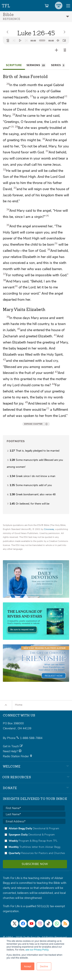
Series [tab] (57, 65)
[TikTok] (48, 923)
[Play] (20, 40)
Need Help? (11, 751)
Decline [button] (44, 966)
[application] (36, 40)
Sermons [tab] (35, 65)
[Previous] (14, 40)
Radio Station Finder (16, 756)
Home (18, 705)
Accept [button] (27, 966)
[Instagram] (40, 923)
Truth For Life (6, 5)
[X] (14, 923)
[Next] (26, 40)
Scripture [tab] (14, 65)
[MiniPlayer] (64, 40)
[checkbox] (34, 841)
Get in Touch (11, 746)
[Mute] (58, 40)
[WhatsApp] (57, 923)
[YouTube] (31, 923)
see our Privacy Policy (37, 949)
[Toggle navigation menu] (68, 5)
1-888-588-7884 (31, 738)
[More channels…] (65, 923)
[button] (65, 50)
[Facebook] (23, 923)
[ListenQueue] (8, 40)
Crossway (49, 529)
